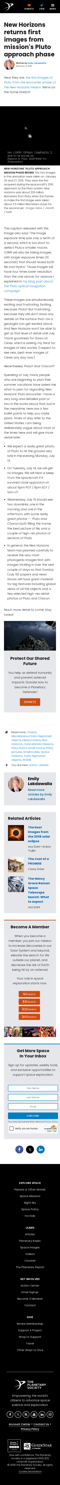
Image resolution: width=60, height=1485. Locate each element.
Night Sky (30, 1203)
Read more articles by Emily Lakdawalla (40, 794)
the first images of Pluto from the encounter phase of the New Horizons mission (30, 82)
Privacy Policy (51, 1121)
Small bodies (31, 752)
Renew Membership (30, 1324)
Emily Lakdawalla (40, 781)
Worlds (26, 760)
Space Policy (30, 1209)
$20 (29, 1009)
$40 (29, 1017)
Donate (30, 702)
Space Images (30, 1247)
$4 (29, 994)
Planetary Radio (30, 1241)
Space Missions (30, 1196)
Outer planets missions (38, 744)
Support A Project (30, 1330)
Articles (43, 765)
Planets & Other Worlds (30, 1189)
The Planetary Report (30, 1267)
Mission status (31, 740)
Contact (30, 1305)
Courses (30, 1260)
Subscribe (33, 1115)
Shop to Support (30, 1337)
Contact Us (41, 1424)
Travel (30, 1343)
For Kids (30, 1216)
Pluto (15, 748)
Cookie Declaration (30, 1471)
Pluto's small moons (32, 748)
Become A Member (30, 1299)
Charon (32, 732)
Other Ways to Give (30, 1350)
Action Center (30, 1285)
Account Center (19, 1424)
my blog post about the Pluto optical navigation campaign (28, 286)
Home (33, 765)
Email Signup (30, 1292)
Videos (30, 1254)
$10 (29, 1002)
